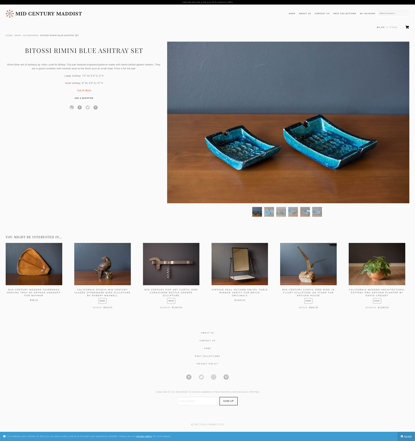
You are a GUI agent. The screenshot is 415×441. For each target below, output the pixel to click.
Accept (408, 436)
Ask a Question (84, 98)
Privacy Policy (207, 364)
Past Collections (344, 13)
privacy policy (144, 436)
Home (9, 35)
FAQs (207, 348)
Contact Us (322, 13)
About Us (305, 13)
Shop (292, 13)
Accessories (30, 35)
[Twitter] (88, 107)
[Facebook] (80, 107)
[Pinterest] (96, 107)
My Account (367, 13)
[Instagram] (72, 107)
